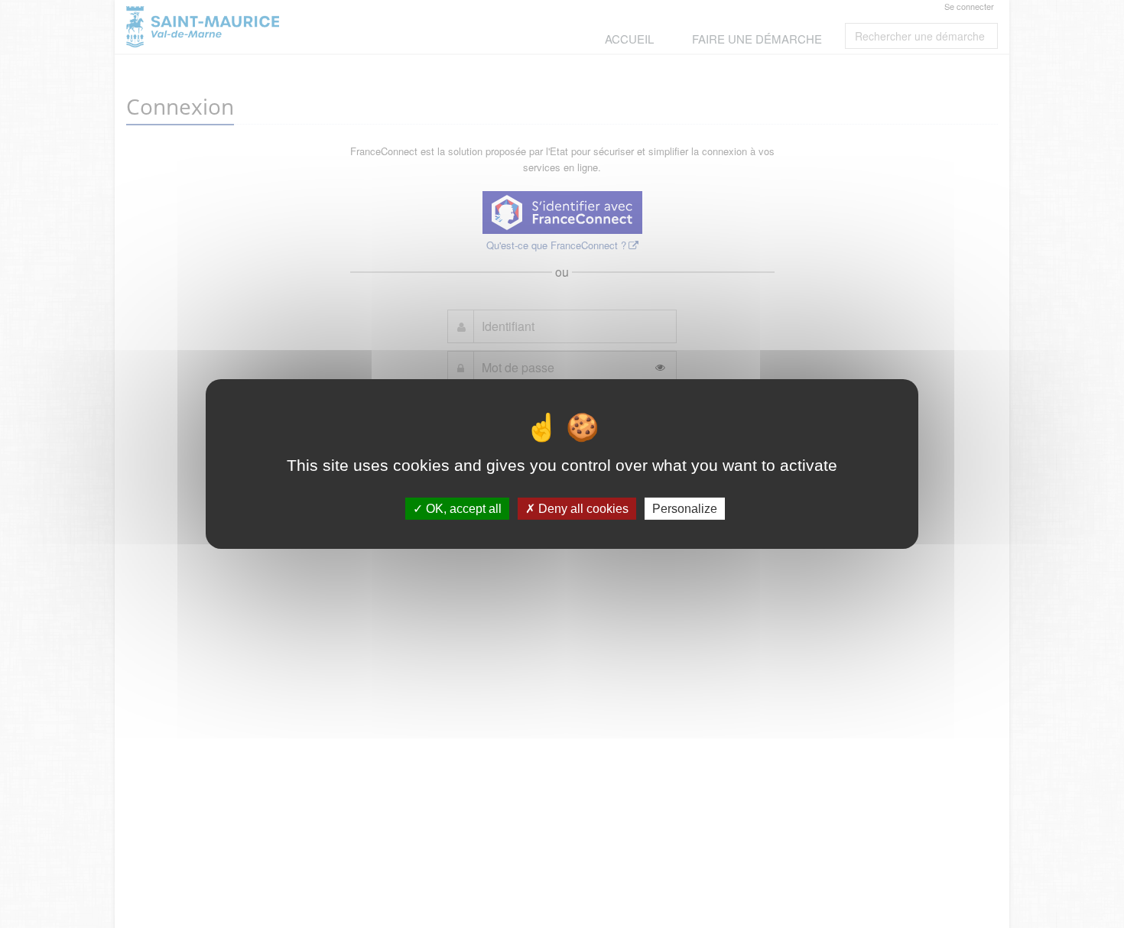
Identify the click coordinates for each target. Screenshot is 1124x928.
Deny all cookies (582, 508)
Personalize (684, 508)
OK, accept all (462, 508)
